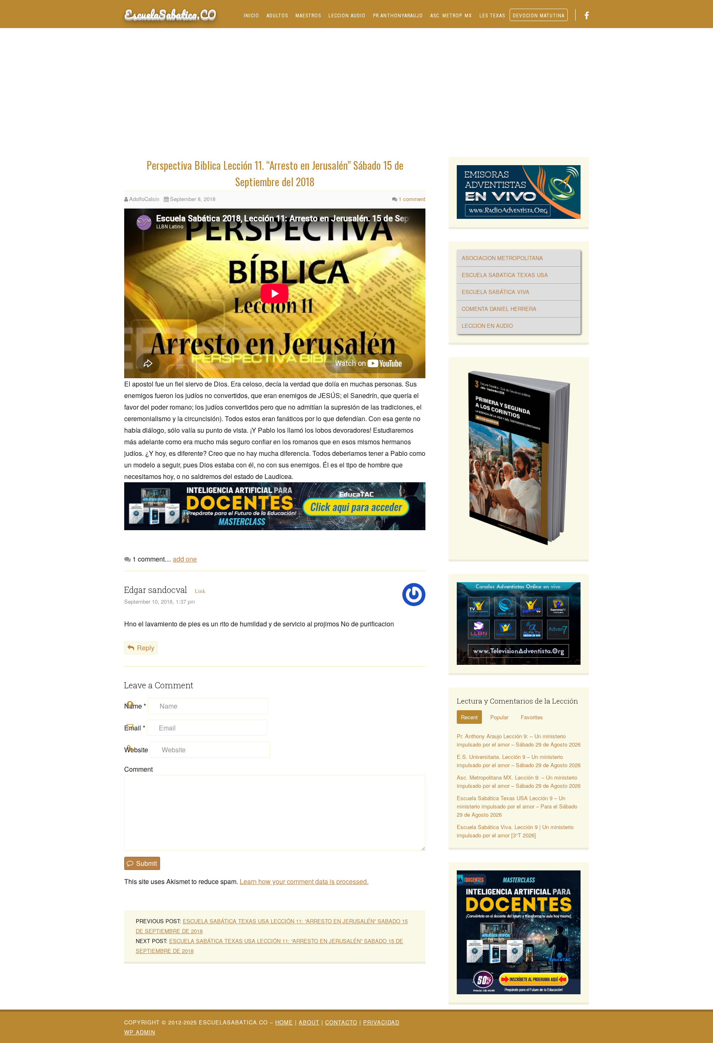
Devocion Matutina (538, 16)
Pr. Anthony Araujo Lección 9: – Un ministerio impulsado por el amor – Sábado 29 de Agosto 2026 (519, 740)
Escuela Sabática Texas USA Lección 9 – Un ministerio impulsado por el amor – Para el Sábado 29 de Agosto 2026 (517, 806)
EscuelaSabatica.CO (170, 14)
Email (134, 727)
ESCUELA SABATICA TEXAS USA (505, 275)
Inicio (251, 16)
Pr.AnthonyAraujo (398, 16)
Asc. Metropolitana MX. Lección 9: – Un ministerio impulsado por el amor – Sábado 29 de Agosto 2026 (519, 781)
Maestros (308, 16)
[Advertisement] (356, 95)
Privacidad (381, 1022)
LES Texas (492, 16)
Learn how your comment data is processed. (304, 881)
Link (200, 591)
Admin (139, 1032)
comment (412, 199)
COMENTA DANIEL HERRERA (499, 309)
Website (136, 749)
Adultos (277, 16)
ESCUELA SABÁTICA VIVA (495, 292)
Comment (138, 769)
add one (185, 559)
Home (284, 1022)
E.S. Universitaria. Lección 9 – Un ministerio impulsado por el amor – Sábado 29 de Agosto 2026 (519, 761)
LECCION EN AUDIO (487, 325)
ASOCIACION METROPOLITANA (502, 258)
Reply (145, 647)
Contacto (341, 1022)
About (309, 1022)
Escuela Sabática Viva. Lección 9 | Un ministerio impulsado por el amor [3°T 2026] (515, 831)
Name (135, 706)
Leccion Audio (347, 16)
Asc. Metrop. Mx (451, 16)
